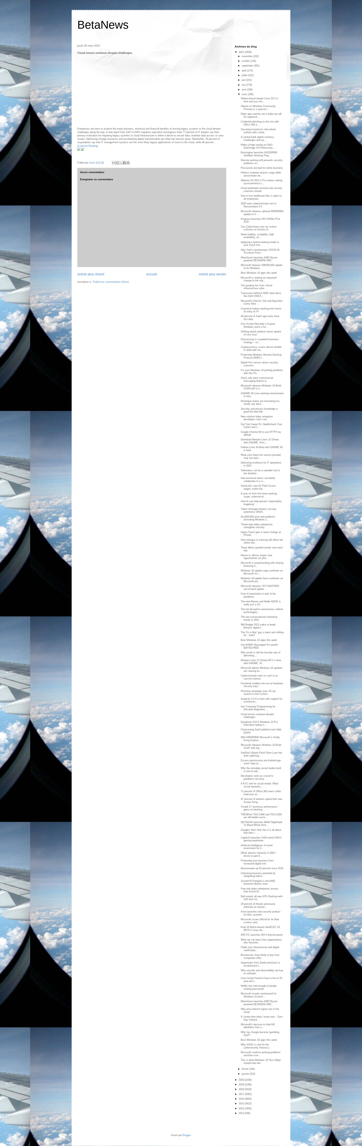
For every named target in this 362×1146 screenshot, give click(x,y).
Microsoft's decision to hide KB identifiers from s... (258, 1026)
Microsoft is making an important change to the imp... (259, 279)
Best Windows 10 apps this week (259, 272)
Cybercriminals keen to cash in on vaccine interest (259, 677)
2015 (241, 1103)
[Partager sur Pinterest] (128, 163)
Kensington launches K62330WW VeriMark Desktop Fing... (259, 154)
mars (244, 94)
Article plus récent (90, 274)
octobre (246, 61)
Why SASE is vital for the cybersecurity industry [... (256, 1046)
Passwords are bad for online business (262, 167)
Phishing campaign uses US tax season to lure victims (258, 693)
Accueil (151, 274)
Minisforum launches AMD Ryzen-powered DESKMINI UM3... (259, 259)
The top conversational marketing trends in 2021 (259, 618)
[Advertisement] (105, 80)
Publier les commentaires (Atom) (111, 281)
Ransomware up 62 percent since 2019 (262, 868)
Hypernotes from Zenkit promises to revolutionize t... (260, 964)
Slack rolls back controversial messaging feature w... (257, 379)
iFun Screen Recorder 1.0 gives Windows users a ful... (258, 325)
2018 (241, 1089)
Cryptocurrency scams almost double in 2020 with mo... (261, 348)
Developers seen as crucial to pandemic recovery (257, 777)
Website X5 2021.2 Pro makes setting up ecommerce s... (261, 182)
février (245, 1068)
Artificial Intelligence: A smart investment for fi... (257, 847)
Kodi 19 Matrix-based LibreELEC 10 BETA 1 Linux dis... (260, 928)
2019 (241, 1084)
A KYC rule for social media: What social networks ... (259, 785)
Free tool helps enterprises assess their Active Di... (259, 890)
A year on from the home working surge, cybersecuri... (259, 495)
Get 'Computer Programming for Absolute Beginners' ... (258, 708)
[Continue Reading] (87, 145)
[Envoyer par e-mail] (114, 163)
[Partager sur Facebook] (124, 163)
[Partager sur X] (121, 163)
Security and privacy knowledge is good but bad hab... (259, 410)
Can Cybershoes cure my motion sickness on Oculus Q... (259, 228)
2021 (241, 52)
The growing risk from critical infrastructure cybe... (256, 287)
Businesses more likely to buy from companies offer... (260, 956)
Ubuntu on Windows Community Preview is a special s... (258, 108)
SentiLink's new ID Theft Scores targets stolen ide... (258, 487)
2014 (241, 1108)
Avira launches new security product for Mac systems (260, 913)
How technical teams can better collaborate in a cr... (258, 480)
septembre (247, 65)
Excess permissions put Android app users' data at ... (261, 762)
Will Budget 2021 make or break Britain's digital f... (258, 626)
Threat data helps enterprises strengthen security (257, 526)
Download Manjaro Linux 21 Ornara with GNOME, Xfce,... (260, 441)
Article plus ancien (212, 274)
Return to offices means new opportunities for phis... (256, 557)
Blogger (187, 1135)
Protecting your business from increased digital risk (257, 862)
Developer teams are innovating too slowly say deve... (260, 402)
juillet (244, 75)
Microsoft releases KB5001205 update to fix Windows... (261, 267)
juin (243, 80)
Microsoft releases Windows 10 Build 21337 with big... (261, 746)
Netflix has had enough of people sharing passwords (259, 987)
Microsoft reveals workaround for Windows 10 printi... (258, 995)
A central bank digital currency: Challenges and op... (258, 138)
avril (244, 89)
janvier (245, 1073)
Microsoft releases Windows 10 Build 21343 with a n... (261, 387)
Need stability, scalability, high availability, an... (257, 236)
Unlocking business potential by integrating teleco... (258, 875)
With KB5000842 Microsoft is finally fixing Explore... (260, 739)
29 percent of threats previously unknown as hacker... (258, 905)
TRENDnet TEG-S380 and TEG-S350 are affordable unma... (261, 816)
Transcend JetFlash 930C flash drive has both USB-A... (261, 295)
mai (244, 84)
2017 (241, 1094)
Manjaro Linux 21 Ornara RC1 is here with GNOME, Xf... (261, 662)
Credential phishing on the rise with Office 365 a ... (260, 123)
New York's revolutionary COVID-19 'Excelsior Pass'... (260, 251)
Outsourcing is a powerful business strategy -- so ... (260, 341)
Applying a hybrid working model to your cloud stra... (260, 244)
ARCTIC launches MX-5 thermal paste (262, 934)
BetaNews (103, 24)
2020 (241, 1079)
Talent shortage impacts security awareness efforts (258, 510)
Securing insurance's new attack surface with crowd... (258, 131)
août (244, 70)
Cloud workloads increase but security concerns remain (261, 189)
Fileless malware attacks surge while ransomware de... (261, 174)
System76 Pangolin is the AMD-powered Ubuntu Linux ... (258, 882)
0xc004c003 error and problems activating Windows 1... (258, 518)
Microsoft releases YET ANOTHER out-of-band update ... (260, 587)
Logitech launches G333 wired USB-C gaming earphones (261, 839)
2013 (241, 1113)
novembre (247, 56)
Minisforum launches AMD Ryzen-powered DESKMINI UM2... (259, 1003)
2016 (241, 1098)
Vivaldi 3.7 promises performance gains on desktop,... (259, 808)
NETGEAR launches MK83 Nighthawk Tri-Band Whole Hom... (261, 824)
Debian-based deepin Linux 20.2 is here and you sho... (259, 100)
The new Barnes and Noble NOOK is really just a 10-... (261, 603)
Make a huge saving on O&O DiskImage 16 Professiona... (258, 146)
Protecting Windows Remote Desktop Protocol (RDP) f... (261, 356)
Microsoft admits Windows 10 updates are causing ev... (261, 669)
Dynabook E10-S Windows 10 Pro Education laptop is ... (259, 723)
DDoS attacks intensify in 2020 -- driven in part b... (259, 854)
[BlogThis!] (117, 163)
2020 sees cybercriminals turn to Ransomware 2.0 (258, 205)
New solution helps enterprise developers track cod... (257, 418)
